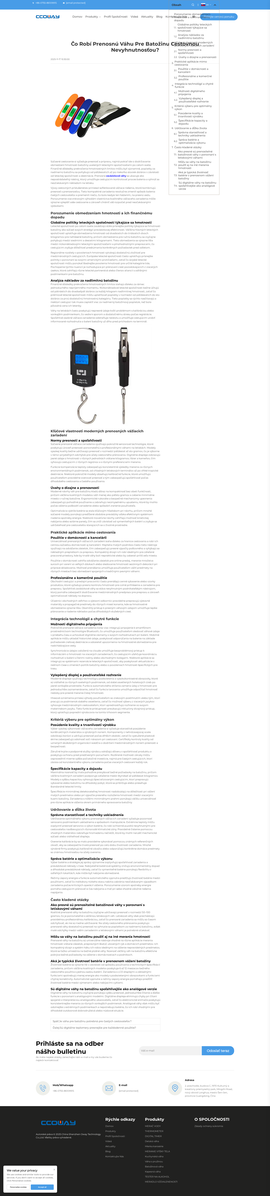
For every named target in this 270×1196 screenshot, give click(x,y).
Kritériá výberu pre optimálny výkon (193, 107)
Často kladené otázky (188, 147)
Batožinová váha (154, 1166)
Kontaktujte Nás (114, 1156)
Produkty (91, 16)
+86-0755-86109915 (46, 3)
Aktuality (147, 16)
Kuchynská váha (154, 1156)
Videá (134, 16)
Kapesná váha (153, 1171)
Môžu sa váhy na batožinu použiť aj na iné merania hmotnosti (194, 165)
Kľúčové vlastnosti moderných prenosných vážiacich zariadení (194, 44)
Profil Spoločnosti (116, 16)
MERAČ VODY (153, 1126)
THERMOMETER (154, 1131)
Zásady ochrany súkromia (208, 1126)
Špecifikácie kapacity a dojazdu (192, 122)
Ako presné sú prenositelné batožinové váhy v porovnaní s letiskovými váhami (197, 154)
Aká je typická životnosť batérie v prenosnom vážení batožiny (196, 175)
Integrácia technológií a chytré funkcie (194, 85)
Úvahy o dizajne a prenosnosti (197, 57)
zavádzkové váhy (116, 175)
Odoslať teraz (218, 1051)
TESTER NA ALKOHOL (157, 1176)
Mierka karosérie (154, 1146)
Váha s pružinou (154, 1161)
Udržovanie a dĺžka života (191, 128)
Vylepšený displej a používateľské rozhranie (194, 100)
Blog (159, 16)
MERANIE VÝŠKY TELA (157, 1151)
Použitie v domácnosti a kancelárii (193, 70)
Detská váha (152, 1141)
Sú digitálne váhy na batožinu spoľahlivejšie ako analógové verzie (197, 185)
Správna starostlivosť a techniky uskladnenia (192, 134)
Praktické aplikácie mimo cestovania (191, 63)
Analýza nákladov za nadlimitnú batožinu (191, 36)
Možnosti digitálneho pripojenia (191, 93)
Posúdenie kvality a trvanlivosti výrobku (190, 115)
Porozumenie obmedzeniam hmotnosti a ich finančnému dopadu (192, 17)
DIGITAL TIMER (153, 1136)
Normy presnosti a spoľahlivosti (189, 51)
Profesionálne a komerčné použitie (195, 78)
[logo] (47, 17)
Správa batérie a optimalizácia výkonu (192, 141)
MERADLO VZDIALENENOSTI (161, 1181)
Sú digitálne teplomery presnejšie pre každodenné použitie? (98, 1027)
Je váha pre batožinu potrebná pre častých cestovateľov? (95, 1021)
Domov (77, 16)
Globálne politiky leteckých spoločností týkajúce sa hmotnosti (195, 27)
